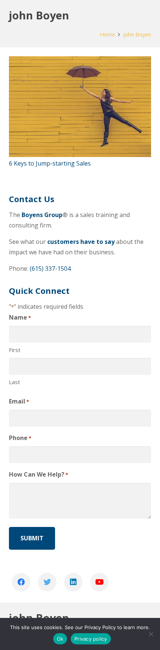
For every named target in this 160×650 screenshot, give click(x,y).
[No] (150, 634)
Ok (60, 639)
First (14, 350)
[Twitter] (47, 582)
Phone (20, 438)
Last (14, 382)
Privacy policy (90, 639)
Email (19, 401)
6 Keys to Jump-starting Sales (50, 163)
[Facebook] (21, 582)
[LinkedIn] (73, 582)
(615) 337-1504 (50, 268)
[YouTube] (99, 582)
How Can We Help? (38, 474)
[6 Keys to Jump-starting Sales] (80, 106)
